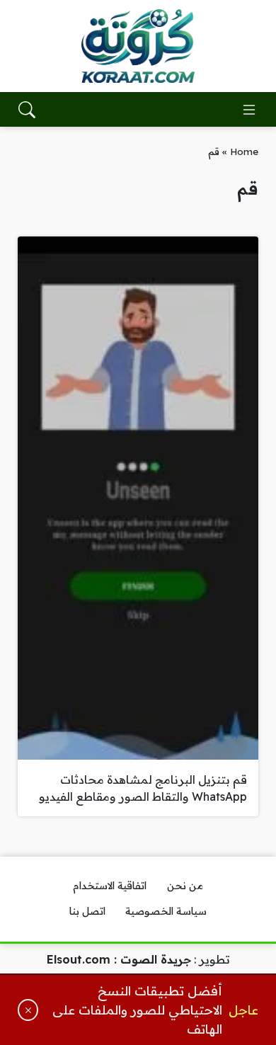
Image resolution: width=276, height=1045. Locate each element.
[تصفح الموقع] (249, 110)
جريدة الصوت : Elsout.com (119, 959)
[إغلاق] (28, 1009)
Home (244, 151)
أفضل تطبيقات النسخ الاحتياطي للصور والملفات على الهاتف (137, 1010)
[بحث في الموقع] (27, 110)
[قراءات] (138, 46)
